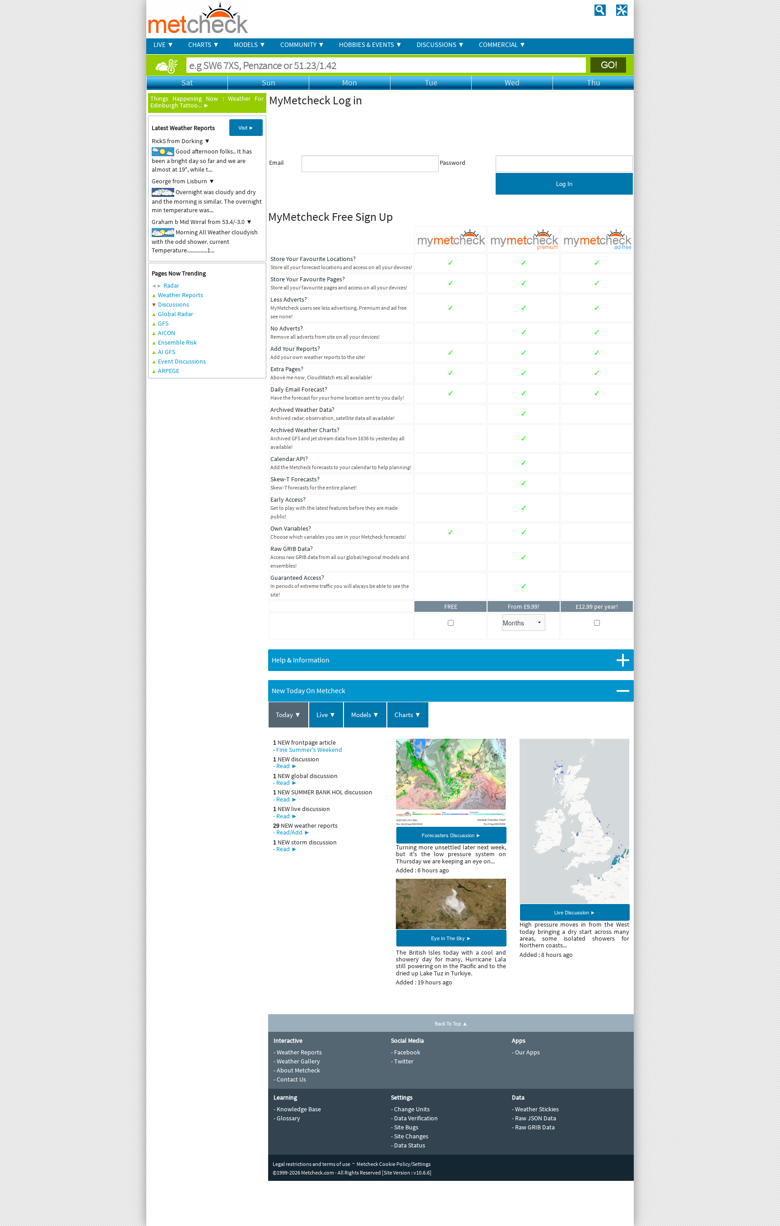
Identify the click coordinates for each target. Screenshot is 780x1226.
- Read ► (285, 766)
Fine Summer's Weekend (309, 750)
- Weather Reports (298, 1052)
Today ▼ (288, 714)
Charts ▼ (408, 714)
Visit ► (246, 127)
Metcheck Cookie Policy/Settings (394, 1164)
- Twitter (402, 1061)
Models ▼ (365, 714)
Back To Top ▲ (451, 1023)
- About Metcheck (297, 1070)
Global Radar (175, 314)
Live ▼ (326, 714)
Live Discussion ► (574, 912)
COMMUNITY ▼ (302, 44)
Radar (171, 285)
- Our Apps (526, 1052)
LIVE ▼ (163, 44)
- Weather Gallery (297, 1061)
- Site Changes (409, 1136)
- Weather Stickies (535, 1109)
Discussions (173, 304)
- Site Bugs (404, 1127)
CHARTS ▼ (203, 44)
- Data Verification (414, 1118)
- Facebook (405, 1052)
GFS (163, 323)
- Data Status (408, 1145)
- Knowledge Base (297, 1109)
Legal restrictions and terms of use (311, 1164)
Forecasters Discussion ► (451, 835)
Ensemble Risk (177, 342)
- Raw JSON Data (534, 1118)
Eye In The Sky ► (451, 938)
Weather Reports (180, 295)
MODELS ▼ (250, 44)
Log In (564, 183)
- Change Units (410, 1109)
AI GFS (166, 352)
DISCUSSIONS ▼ (440, 44)
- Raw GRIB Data (533, 1127)
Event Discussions (182, 361)
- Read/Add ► (291, 832)
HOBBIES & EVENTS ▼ (370, 44)
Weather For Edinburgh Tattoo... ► (207, 101)
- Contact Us (290, 1079)
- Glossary (287, 1118)
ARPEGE (168, 371)
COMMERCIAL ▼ (502, 44)
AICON (166, 333)
